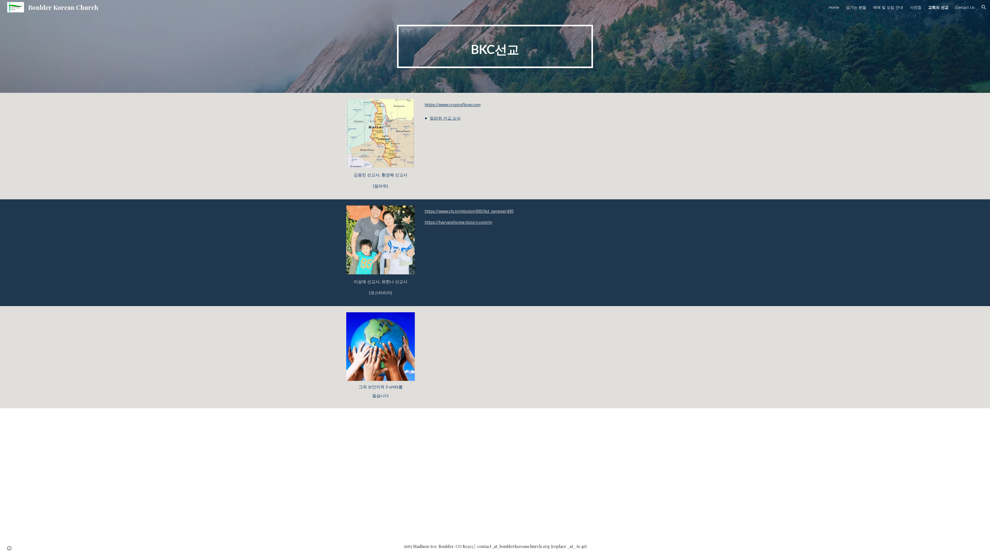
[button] (984, 7)
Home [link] (834, 7)
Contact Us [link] (965, 7)
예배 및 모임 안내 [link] (888, 7)
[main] (495, 46)
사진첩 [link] (915, 7)
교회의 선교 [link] (938, 7)
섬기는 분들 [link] (856, 7)
